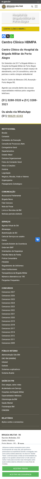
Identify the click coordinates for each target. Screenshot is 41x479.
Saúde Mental (7, 403)
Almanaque (6, 229)
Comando (5, 136)
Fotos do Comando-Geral (12, 162)
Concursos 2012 (8, 336)
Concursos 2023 (8, 307)
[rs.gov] (6, 2)
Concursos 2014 (8, 332)
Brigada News (7, 199)
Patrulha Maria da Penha (11, 255)
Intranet (5, 362)
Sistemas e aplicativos (11, 369)
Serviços (6, 222)
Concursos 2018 (8, 325)
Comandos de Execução (11, 140)
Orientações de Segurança (12, 251)
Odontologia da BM (9, 399)
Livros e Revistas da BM (11, 210)
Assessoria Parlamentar (11, 196)
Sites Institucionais (9, 269)
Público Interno (10, 351)
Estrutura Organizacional (11, 158)
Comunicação (8, 192)
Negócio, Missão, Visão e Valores (15, 177)
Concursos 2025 (8, 299)
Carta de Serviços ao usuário (13, 236)
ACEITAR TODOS (20, 468)
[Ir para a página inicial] (12, 7)
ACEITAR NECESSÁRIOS (20, 474)
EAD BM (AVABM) (9, 358)
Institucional (8, 129)
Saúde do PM (8, 381)
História (5, 169)
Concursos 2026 (8, 296)
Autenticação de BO (9, 233)
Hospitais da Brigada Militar (13, 392)
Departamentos (8, 151)
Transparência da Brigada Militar (14, 273)
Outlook (5, 366)
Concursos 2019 (8, 321)
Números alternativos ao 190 (13, 277)
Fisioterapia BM (8, 407)
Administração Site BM (11, 355)
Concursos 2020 (8, 317)
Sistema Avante (8, 373)
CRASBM (5, 410)
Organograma (7, 180)
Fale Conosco (7, 203)
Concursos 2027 (8, 292)
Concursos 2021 (8, 314)
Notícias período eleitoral (12, 214)
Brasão (4, 133)
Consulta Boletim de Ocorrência (14, 244)
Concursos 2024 (8, 303)
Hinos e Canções (8, 166)
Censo (4, 240)
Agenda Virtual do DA (10, 226)
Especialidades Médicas (11, 396)
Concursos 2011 (8, 339)
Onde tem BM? (8, 247)
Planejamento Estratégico (12, 184)
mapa (21, 443)
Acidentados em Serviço (11, 388)
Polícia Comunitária (9, 258)
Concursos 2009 (8, 343)
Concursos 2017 (8, 328)
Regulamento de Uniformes (12, 266)
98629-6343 (15, 116)
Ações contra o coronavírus (12, 422)
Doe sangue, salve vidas (11, 385)
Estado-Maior (7, 155)
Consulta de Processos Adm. (13, 144)
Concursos (7, 288)
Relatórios (7, 418)
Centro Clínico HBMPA (14, 29)
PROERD (5, 262)
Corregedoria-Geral (9, 147)
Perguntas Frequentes (10, 280)
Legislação (6, 173)
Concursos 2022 (8, 310)
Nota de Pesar (7, 206)
